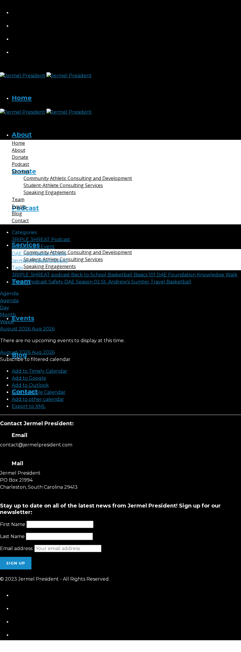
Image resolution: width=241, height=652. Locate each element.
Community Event (33, 246)
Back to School (89, 275)
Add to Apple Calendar (39, 392)
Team (18, 199)
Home (22, 98)
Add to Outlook (30, 385)
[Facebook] (126, 11)
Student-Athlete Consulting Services (63, 185)
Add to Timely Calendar (39, 371)
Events (23, 318)
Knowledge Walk (217, 275)
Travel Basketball (170, 282)
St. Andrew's (116, 282)
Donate (20, 157)
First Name (12, 524)
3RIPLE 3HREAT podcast (41, 275)
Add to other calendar (38, 399)
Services (21, 171)
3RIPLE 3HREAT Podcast (41, 239)
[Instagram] (126, 24)
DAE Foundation (177, 275)
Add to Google (29, 378)
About (22, 134)
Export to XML (29, 406)
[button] (35, 359)
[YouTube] (126, 51)
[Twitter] (126, 37)
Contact (20, 220)
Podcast (20, 164)
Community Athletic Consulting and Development (78, 252)
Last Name (12, 536)
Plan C (20, 282)
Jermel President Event (40, 260)
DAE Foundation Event (39, 253)
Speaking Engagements (50, 266)
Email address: (17, 548)
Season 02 (88, 282)
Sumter (140, 282)
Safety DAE (62, 282)
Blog (17, 213)
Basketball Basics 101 (132, 275)
